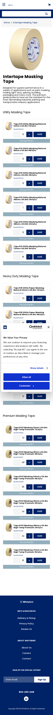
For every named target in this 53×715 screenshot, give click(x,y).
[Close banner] (49, 327)
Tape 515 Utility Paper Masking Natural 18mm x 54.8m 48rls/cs (29, 313)
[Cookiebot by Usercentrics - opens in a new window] (31, 327)
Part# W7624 (18, 227)
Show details (37, 368)
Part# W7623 (18, 203)
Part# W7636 (18, 433)
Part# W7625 (19, 252)
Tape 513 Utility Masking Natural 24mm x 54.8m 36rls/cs (30, 174)
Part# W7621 (18, 154)
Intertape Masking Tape (25, 22)
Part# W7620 (19, 129)
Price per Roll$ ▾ (26, 141)
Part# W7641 (18, 555)
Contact (26, 658)
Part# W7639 (18, 506)
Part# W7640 (18, 531)
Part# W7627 (18, 318)
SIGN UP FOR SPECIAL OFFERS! (27, 670)
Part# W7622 (19, 178)
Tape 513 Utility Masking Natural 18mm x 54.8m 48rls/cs (30, 149)
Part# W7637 (18, 457)
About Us (27, 647)
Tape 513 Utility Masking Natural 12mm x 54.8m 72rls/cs (30, 125)
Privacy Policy (26, 623)
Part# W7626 (19, 293)
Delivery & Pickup (27, 618)
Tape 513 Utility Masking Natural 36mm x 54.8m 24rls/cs (30, 198)
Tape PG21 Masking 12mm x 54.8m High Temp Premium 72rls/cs (30, 428)
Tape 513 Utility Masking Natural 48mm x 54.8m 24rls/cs (30, 223)
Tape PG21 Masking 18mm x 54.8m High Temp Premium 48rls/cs (30, 453)
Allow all (26, 377)
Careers (26, 653)
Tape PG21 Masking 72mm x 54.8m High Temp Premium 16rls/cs (31, 551)
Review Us (26, 629)
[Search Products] (47, 14)
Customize (24, 385)
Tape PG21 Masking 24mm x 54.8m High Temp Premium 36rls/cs (31, 477)
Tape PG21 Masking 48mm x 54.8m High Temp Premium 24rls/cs (31, 526)
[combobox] (26, 14)
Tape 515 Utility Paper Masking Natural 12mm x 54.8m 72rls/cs (29, 289)
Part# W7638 (18, 482)
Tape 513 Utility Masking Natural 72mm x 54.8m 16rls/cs (30, 247)
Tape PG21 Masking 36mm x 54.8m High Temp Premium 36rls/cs (31, 502)
